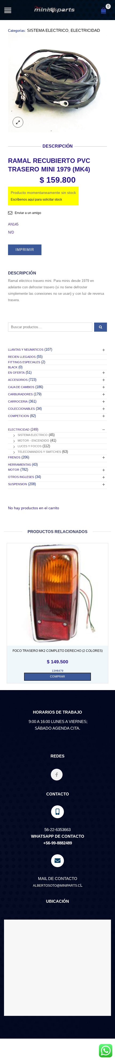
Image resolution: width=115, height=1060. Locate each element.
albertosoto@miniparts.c (56, 885)
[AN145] (57, 82)
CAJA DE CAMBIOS (21, 387)
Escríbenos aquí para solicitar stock (36, 199)
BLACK (12, 367)
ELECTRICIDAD (85, 30)
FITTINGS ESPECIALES (24, 362)
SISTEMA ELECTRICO (47, 30)
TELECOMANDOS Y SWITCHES (39, 451)
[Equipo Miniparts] (105, 1050)
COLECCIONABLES (21, 408)
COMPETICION (18, 416)
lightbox (18, 122)
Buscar (100, 327)
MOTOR (13, 469)
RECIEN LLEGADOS (22, 356)
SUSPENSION (17, 484)
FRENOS (14, 457)
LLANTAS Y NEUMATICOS (25, 349)
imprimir (25, 250)
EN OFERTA (16, 372)
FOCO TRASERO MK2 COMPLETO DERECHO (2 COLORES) (58, 651)
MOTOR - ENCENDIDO (33, 440)
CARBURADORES (20, 394)
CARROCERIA (18, 401)
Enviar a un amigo (28, 213)
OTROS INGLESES (21, 477)
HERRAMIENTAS (19, 464)
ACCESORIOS (18, 379)
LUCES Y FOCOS (29, 446)
